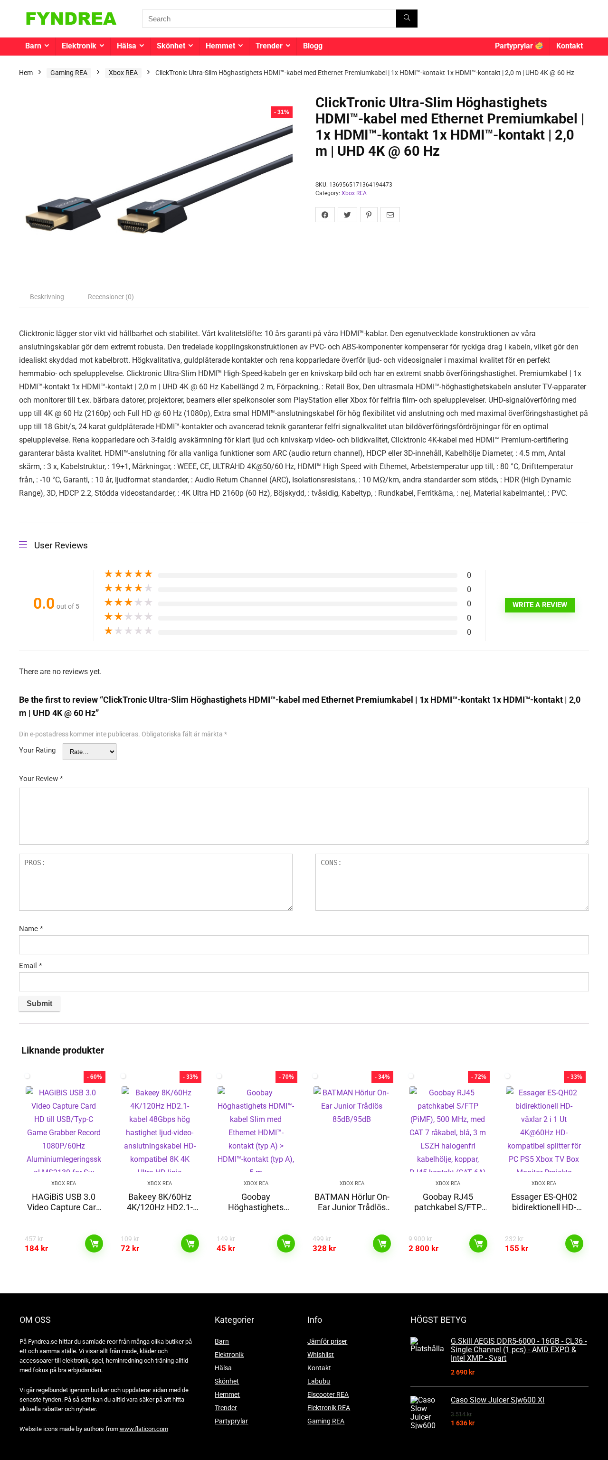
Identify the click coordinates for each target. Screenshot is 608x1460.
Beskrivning (47, 297)
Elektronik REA (328, 1408)
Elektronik (79, 45)
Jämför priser (327, 1341)
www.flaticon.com (144, 1428)
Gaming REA (68, 72)
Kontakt (569, 45)
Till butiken (94, 1243)
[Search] (407, 18)
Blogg (313, 45)
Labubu (318, 1381)
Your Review (41, 778)
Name (31, 928)
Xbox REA (123, 72)
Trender (269, 45)
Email (30, 965)
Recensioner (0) (111, 297)
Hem (26, 72)
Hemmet (220, 45)
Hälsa (126, 45)
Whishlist (320, 1354)
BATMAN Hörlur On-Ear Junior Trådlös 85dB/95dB (352, 1207)
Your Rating (37, 750)
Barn (33, 45)
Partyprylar (515, 45)
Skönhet (171, 45)
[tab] (47, 296)
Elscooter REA (328, 1394)
